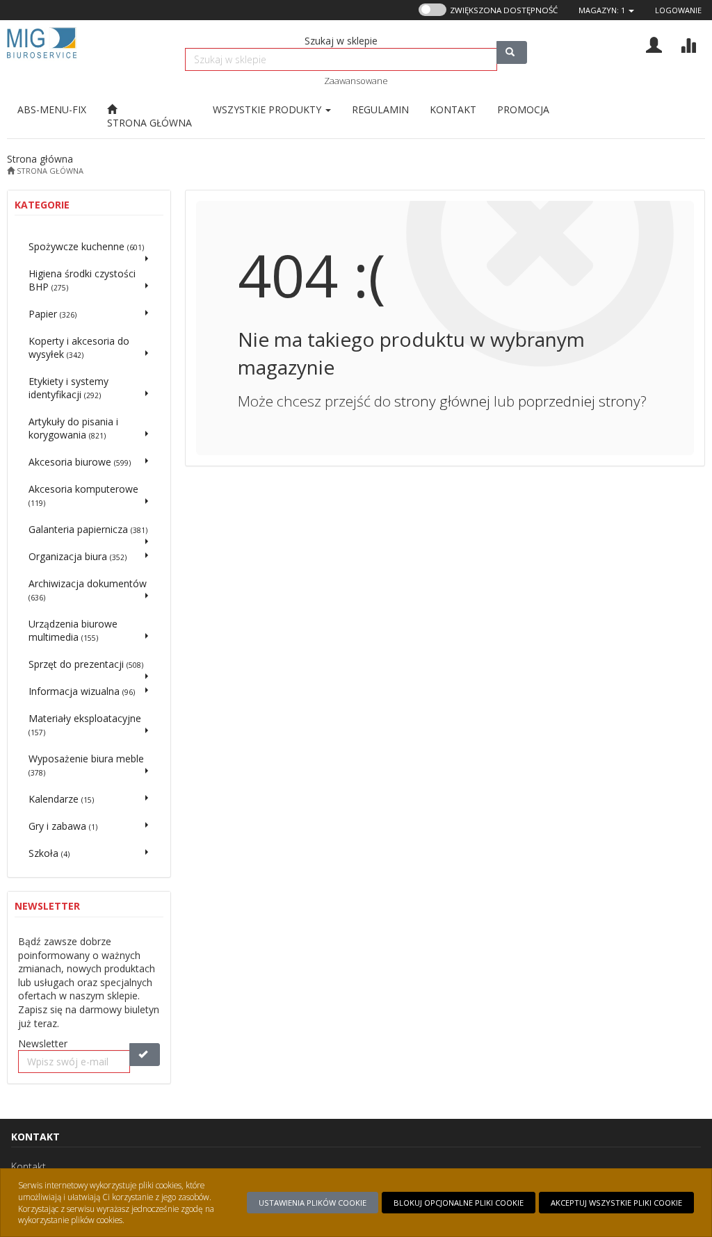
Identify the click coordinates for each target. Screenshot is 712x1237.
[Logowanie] (654, 43)
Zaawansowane (356, 80)
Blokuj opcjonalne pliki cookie (459, 1202)
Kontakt (28, 1166)
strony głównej (442, 401)
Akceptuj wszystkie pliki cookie (616, 1202)
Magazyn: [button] (601, 10)
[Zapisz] (144, 1054)
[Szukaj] (511, 52)
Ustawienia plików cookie (312, 1202)
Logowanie (678, 10)
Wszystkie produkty (268, 109)
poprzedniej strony (579, 401)
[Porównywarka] (688, 43)
